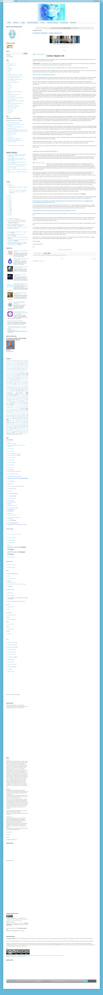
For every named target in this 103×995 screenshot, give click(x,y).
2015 (9, 206)
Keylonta (9, 633)
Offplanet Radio (10, 415)
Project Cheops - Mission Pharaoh (14, 91)
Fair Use (9, 83)
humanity (17, 433)
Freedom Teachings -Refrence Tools (14, 103)
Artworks (23, 373)
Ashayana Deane (21, 375)
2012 (9, 211)
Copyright (9, 68)
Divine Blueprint (15, 382)
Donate (9, 73)
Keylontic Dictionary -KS (12, 104)
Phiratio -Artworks (11, 80)
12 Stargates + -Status (12, 63)
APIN (20, 364)
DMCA (8, 71)
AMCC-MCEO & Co (11, 96)
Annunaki (23, 369)
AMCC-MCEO (17, 363)
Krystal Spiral (23, 406)
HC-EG (7, 398)
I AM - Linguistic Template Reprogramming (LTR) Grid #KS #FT (16, 162)
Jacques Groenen (21, 399)
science (18, 434)
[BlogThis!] (45, 253)
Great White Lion (19, 395)
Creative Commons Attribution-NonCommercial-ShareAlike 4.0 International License (17, 920)
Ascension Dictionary (12, 443)
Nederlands (23, 414)
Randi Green (20, 421)
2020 (9, 197)
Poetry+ (9, 90)
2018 (9, 200)
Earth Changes (22, 383)
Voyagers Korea (10, 628)
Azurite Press (13, 377)
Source (65, 255)
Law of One (26, 407)
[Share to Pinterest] (49, 253)
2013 (9, 209)
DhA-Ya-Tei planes (23, 381)
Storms (9, 135)
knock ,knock (10, 137)
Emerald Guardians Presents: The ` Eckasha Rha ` (18, 188)
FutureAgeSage (10, 394)
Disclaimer (9, 70)
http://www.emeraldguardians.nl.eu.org (15, 923)
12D (7, 360)
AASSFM (12, 362)
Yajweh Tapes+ (10, 111)
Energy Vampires (20, 388)
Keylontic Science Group (17, 404)
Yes (8, 218)
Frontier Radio (10, 652)
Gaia (26, 394)
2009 (10, 360)
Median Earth (13, 412)
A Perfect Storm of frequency (13, 122)
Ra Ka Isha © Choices (20, 418)
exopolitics (24, 431)
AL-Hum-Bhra (19, 362)
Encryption (13, 388)
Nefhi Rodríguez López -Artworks (14, 79)
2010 (9, 214)
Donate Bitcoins (10, 65)
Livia (8, 624)
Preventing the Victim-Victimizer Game (16, 166)
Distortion (8, 382)
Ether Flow (11, 624)
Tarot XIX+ (9, 93)
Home (9, 22)
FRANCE (7, 391)
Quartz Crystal (60, 255)
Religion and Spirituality (20, 422)
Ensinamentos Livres (11, 615)
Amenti (7, 368)
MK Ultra (8, 411)
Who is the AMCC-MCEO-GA (13, 94)
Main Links (9, 87)
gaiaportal (9, 433)
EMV (17, 383)
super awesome (10, 220)
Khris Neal (25, 404)
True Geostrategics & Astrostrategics (20, 430)
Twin (8, 520)
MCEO (22, 409)
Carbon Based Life (48, 255)
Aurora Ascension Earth (12, 455)
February (11, 185)
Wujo (7, 431)
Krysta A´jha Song (11, 582)
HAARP (25, 397)
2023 (9, 184)
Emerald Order (16, 387)
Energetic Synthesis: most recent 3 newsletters (17, 237)
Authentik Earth (23, 376)
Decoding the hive (11, 471)
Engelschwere (10, 606)
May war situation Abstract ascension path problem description (19, 302)
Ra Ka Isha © (8, 418)
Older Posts (93, 258)
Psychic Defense (17, 416)
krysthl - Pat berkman (12, 505)
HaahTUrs (13, 398)
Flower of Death (14, 391)
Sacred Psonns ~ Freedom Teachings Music (16, 584)
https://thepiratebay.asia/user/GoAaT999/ (16, 221)
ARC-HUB (25, 364)
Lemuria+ (9, 85)
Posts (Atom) (41, 260)
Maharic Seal (19, 411)
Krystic (21, 407)
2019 (9, 199)
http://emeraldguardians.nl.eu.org (22, 956)
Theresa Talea (19, 427)
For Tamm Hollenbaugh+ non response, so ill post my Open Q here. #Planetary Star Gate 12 (17, 130)
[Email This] (44, 253)
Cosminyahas (22, 378)
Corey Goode (16, 378)
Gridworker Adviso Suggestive (13, 138)
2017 (9, 202)
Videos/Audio (64, 22)
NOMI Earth (12, 552)
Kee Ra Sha (25, 402)
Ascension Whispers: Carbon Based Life (47, 33)
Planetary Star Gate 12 (12, 132)
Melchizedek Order (15, 414)
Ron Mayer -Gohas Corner (13, 82)
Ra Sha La (13, 421)
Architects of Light (14, 372)
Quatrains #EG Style (11, 128)
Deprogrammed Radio (12, 644)
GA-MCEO (21, 394)
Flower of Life (23, 391)
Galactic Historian (10, 395)
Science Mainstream (23, 424)
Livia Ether (10, 409)
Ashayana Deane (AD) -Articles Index (15, 97)
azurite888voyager (15, 431)
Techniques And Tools (12, 426)
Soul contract (8, 425)
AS (23, 365)
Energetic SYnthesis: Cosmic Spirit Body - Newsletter (17, 192)
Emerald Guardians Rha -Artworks (15, 76)
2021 (9, 195)
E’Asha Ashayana (11, 99)
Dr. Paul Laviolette (23, 382)
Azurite (7, 377)
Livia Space (16, 409)
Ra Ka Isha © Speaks (14, 420)
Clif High (9, 378)
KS (22, 400)
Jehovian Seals (14, 400)
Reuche (7, 424)
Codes (23, 22)
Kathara (11, 402)
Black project (20, 377)
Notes (8, 88)
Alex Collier (10, 367)
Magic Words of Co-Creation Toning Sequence (17, 171)
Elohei (13, 385)
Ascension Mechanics (10, 374)
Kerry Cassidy (9, 403)
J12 (15, 399)
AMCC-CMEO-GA (9, 363)
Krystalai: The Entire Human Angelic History (20, 275)
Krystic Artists (13, 547)
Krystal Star (8, 407)
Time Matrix (9, 429)
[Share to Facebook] (48, 253)
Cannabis (26, 377)
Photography (9, 416)
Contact (9, 67)
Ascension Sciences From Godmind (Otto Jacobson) (16, 446)
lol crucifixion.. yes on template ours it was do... (17, 227)
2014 (9, 207)
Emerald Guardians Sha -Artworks (14, 74)
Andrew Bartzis (15, 369)
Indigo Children (9, 399)
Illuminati (24, 398)
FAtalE (25, 390)
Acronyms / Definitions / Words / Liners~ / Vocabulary (16, 125)
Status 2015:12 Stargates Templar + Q (15, 126)
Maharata (13, 411)
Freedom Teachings (52, 22)
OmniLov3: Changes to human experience (18, 190)
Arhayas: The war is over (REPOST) (15, 320)
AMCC (25, 362)
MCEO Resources (9, 410)
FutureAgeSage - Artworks (13, 77)
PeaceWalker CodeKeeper (12, 507)
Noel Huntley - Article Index (13, 106)
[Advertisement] (17, 732)
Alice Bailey (24, 367)
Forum (42, 22)
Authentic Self (15, 376)
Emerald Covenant (17, 386)
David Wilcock (14, 381)
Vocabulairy (10, 109)
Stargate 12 (26, 425)
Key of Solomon (18, 403)
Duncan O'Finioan (10, 383)
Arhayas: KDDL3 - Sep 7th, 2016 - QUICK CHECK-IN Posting (21, 284)
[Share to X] (47, 253)
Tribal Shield (18, 429)
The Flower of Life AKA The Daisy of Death (21, 251)
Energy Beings (55, 255)
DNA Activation (13, 379)
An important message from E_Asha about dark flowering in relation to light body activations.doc (16, 155)
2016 (9, 204)
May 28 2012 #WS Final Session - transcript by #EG (17, 170)
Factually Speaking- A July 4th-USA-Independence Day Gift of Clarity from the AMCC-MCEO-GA (16, 159)
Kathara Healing (18, 402)
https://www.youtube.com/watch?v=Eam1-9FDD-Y (45, 151)
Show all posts (74, 28)
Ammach (20, 368)
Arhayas (21, 372)
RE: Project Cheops (11, 134)
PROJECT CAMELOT (21, 415)
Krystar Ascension (15, 407)
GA (17, 394)
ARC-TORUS (8, 365)
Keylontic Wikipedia (11, 108)
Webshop (73, 22)
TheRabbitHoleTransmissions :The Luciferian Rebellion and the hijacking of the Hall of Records (17, 327)
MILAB (25, 410)
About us (16, 22)
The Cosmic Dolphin (11, 514)
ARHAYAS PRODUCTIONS (16, 365)
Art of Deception (14, 373)
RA (26, 416)
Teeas (8, 609)
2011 (9, 213)
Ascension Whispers (40, 255)
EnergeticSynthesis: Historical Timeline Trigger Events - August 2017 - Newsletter (21, 312)
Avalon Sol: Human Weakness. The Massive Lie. (20, 293)
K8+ (19, 400)
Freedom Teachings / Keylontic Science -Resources (16, 101)
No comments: (38, 253)
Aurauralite (8, 376)
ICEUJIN (18, 398)
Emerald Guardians (33, 22)
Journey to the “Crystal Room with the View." (17, 164)
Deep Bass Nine (10, 647)
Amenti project (14, 368)
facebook (64, 50)
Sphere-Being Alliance (17, 425)
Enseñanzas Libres (11, 619)
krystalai (13, 434)
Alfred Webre (17, 367)
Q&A (23, 416)
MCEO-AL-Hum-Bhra (18, 410)
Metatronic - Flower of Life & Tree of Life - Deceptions (21, 267)
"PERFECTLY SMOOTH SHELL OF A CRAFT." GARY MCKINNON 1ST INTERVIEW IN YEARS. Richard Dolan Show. (17, 243)
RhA (17, 918)
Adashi (26, 365)
